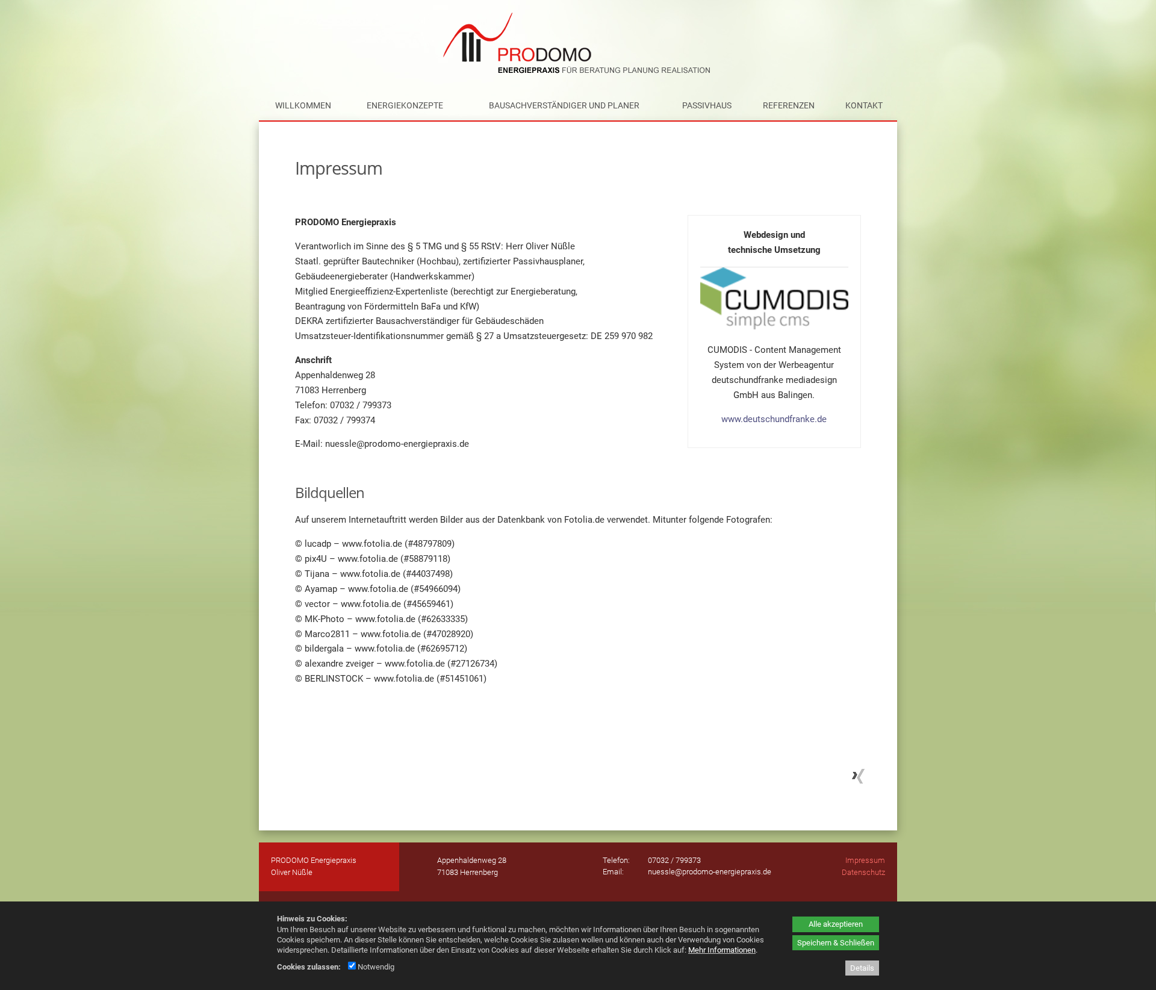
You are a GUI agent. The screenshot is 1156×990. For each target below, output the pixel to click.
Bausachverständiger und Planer (564, 105)
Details (862, 968)
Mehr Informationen (722, 949)
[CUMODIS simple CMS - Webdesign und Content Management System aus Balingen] (774, 326)
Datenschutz (863, 872)
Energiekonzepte (405, 105)
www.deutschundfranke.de (774, 419)
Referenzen (789, 105)
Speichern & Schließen (835, 942)
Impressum (865, 860)
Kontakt (864, 105)
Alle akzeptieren (836, 924)
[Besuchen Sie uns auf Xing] (857, 782)
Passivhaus (707, 105)
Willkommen (303, 105)
